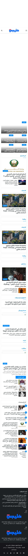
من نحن (5, 547)
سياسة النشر (14, 549)
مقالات (24, 122)
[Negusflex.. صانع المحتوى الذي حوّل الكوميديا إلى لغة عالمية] (20, 148)
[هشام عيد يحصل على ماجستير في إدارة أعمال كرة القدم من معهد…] (20, 138)
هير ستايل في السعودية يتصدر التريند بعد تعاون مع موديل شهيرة (9, 408)
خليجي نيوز (8, 545)
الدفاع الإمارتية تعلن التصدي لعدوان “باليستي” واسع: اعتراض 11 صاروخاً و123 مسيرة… (14, 176)
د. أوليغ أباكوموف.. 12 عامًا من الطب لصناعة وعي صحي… (10, 388)
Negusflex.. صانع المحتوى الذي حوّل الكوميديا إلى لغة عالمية (10, 394)
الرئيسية (23, 547)
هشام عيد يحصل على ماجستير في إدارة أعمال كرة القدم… (10, 382)
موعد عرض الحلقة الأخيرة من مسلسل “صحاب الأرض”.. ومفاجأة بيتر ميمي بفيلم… (15, 284)
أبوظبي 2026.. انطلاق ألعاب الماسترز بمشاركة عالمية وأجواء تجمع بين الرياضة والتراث (9, 446)
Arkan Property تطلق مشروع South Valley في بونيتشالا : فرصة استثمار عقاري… (14, 210)
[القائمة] (26, 31)
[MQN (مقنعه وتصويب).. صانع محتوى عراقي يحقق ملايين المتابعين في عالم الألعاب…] (7, 148)
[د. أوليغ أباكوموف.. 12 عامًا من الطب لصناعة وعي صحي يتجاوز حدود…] (7, 138)
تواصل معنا (18, 547)
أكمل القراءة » (20, 377)
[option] (14, 137)
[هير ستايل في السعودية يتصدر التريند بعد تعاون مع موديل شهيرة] (22, 408)
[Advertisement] (14, 14)
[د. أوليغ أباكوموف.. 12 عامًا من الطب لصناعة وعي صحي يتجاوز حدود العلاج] (22, 388)
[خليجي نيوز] (14, 30)
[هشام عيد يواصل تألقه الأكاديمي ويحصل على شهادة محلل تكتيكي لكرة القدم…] (14, 127)
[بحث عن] (1, 31)
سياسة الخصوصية (11, 547)
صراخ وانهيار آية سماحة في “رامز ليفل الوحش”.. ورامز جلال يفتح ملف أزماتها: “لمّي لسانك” (9, 440)
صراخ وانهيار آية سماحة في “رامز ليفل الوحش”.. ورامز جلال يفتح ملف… (9, 290)
